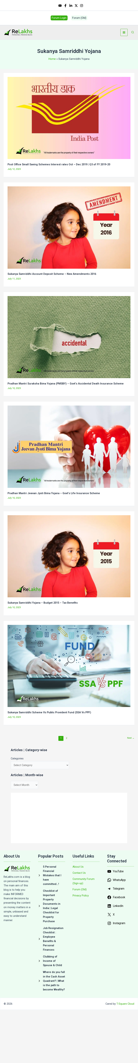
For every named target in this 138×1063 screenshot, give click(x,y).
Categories (17, 758)
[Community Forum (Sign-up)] (86, 881)
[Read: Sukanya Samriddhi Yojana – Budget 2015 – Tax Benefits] (69, 556)
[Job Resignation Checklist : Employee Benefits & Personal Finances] (51, 939)
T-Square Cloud (125, 1003)
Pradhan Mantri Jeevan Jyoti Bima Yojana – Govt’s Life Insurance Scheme (54, 493)
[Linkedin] (70, 5)
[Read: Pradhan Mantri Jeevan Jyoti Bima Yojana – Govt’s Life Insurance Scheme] (69, 446)
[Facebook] (65, 5)
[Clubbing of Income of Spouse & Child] (51, 960)
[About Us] (78, 867)
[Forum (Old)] (80, 889)
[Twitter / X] (76, 5)
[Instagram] (81, 5)
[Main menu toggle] (124, 32)
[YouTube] (60, 5)
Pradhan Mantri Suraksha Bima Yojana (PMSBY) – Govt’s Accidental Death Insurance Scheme (66, 383)
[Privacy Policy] (81, 895)
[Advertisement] (69, 818)
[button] (59, 17)
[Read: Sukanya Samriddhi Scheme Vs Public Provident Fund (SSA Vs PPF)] (69, 665)
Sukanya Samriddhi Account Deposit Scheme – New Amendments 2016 (52, 274)
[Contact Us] (79, 873)
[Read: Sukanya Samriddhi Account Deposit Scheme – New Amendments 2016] (69, 227)
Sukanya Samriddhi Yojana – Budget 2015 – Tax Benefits (43, 602)
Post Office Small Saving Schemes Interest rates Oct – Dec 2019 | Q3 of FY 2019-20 (59, 164)
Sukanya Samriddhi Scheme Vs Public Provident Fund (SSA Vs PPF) (49, 712)
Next (130, 738)
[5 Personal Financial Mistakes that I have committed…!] (51, 875)
